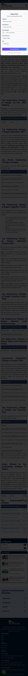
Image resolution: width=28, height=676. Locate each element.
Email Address (5, 24)
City (3, 41)
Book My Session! (14, 49)
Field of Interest (5, 35)
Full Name (4, 19)
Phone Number (5, 30)
